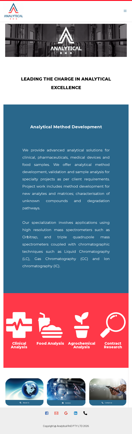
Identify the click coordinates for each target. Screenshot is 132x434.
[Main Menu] (125, 10)
